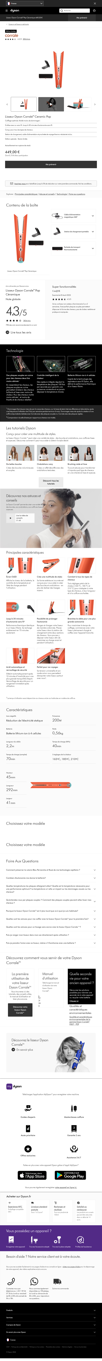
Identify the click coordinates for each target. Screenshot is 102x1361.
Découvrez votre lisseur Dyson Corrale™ (20, 1010)
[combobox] (25, 3)
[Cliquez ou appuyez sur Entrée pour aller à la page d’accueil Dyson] (14, 12)
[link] (18, 332)
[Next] (95, 104)
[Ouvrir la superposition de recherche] (74, 11)
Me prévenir (81, 18)
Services (9, 1318)
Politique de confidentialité (19, 1347)
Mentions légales (67, 1347)
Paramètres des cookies (53, 1347)
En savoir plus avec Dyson (16, 1332)
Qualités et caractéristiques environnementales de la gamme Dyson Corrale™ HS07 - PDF (80, 1021)
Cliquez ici (74, 1001)
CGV (7, 1347)
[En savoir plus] (51, 1052)
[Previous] (7, 104)
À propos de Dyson (13, 1325)
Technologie (62, 194)
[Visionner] (10, 457)
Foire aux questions (77, 194)
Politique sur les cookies (37, 1347)
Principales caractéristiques (26, 194)
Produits (9, 1310)
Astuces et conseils (47, 194)
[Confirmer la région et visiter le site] (95, 3)
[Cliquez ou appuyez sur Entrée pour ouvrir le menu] (6, 10)
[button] (51, 104)
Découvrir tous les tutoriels (51, 482)
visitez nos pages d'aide (71, 1267)
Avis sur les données (80, 1347)
